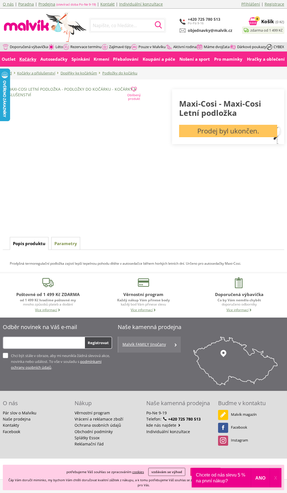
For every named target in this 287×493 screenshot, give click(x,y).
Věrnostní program (92, 412)
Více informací (46, 310)
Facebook (11, 431)
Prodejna (46, 4)
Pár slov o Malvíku (19, 412)
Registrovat (98, 342)
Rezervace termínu (85, 46)
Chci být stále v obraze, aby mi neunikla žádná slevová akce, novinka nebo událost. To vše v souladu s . (60, 361)
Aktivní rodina (184, 46)
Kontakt (107, 4)
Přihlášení (250, 4)
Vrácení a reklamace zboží (99, 419)
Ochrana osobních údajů (98, 425)
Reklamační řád (89, 444)
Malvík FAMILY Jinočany (144, 344)
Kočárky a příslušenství (36, 73)
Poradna (26, 4)
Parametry (65, 243)
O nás (8, 4)
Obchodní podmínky (94, 431)
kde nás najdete (161, 425)
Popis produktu (29, 243)
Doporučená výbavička (29, 46)
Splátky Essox (87, 437)
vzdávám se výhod (166, 471)
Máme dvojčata (217, 46)
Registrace (274, 4)
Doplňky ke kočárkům (79, 73)
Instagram (239, 440)
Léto (59, 46)
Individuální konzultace (141, 4)
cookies (138, 471)
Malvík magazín (244, 414)
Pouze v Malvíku (152, 46)
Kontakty (11, 425)
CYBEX (279, 46)
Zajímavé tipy (120, 46)
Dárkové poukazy (251, 46)
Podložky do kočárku (119, 73)
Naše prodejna (17, 419)
